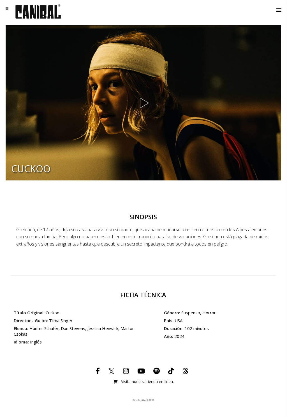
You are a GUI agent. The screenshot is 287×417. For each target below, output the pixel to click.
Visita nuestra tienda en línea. (147, 381)
